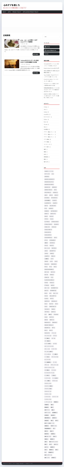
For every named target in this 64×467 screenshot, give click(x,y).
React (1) (46, 290)
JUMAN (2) (52, 253)
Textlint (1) (47, 309)
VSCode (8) (56, 314)
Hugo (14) (52, 245)
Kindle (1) (53, 256)
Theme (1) (53, 309)
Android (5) (54, 187)
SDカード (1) (55, 293)
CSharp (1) (55, 203)
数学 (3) (56, 420)
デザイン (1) (47, 364)
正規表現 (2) (53, 433)
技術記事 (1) (47, 420)
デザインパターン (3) (54, 364)
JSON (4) (46, 253)
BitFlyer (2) (47, 197)
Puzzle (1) (52, 282)
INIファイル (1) (47, 248)
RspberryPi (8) (53, 290)
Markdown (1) (53, 264)
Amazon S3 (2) (47, 187)
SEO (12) (46, 295)
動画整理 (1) (47, 407)
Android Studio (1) (48, 189)
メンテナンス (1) (47, 396)
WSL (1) (46, 330)
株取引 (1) (46, 431)
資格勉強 (46, 156)
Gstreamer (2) (52, 240)
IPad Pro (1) (54, 248)
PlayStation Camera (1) (49, 279)
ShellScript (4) (53, 295)
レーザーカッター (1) (48, 401)
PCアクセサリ (47, 117)
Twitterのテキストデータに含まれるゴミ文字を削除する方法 (29, 61)
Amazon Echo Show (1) (49, 184)
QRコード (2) (47, 287)
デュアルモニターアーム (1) (49, 372)
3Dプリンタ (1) (47, 173)
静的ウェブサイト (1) (48, 454)
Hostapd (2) (52, 242)
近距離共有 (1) (50, 452)
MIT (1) (50, 266)
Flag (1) (51, 218)
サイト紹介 (46, 146)
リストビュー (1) (55, 396)
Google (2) (54, 226)
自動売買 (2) (52, 447)
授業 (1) (52, 420)
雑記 (45, 159)
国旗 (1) (52, 407)
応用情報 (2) (47, 415)
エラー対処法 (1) (47, 340)
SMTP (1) (51, 298)
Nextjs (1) (53, 272)
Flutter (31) (47, 221)
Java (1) (46, 250)
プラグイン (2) (54, 380)
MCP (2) (46, 266)
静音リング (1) (47, 457)
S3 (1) (50, 293)
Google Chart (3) (48, 229)
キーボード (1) (54, 348)
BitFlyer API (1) (54, 197)
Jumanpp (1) (47, 256)
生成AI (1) (54, 436)
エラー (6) (53, 338)
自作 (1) (50, 444)
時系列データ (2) (54, 425)
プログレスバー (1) (48, 391)
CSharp (45, 107)
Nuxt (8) (46, 274)
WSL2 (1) (50, 330)
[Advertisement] (32, 23)
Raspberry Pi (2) (54, 287)
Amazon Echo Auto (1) (49, 181)
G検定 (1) (46, 242)
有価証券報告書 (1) (48, 428)
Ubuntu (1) (53, 311)
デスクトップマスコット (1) (49, 367)
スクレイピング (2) (55, 356)
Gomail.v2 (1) (47, 226)
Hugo (18, 463)
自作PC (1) (46, 447)
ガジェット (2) (47, 348)
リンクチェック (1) (48, 399)
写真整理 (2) (47, 404)
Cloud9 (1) (54, 200)
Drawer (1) (47, 211)
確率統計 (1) (52, 439)
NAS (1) (55, 266)
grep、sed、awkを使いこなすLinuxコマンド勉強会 (28, 41)
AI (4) (53, 173)
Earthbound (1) (54, 211)
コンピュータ (47, 144)
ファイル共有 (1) (55, 378)
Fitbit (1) (46, 218)
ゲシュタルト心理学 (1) (49, 351)
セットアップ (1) (47, 359)
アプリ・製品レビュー (49, 132)
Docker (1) (51, 208)
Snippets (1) (47, 301)
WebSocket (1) (47, 322)
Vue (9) (46, 317)
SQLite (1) (51, 303)
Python (45, 119)
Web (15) (46, 319)
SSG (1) (56, 303)
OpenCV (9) (47, 277)
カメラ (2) (54, 343)
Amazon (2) (47, 176)
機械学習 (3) (47, 433)
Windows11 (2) (47, 327)
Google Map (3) (48, 232)
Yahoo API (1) (47, 332)
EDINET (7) (46, 213)
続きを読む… (36, 54)
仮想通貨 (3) (56, 401)
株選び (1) (51, 431)
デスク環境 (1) (47, 370)
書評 (45, 149)
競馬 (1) (46, 444)
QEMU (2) (52, 285)
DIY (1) (46, 208)
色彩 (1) (46, 449)
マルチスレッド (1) (48, 394)
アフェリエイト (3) (48, 335)
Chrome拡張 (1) (47, 200)
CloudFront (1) (48, 203)
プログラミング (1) (48, 383)
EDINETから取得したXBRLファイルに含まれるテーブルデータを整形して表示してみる (51, 95)
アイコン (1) (54, 332)
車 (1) (45, 452)
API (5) (55, 189)
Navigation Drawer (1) (49, 269)
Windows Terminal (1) (49, 325)
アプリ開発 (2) (47, 338)
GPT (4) (46, 240)
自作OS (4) (56, 444)
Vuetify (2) (51, 317)
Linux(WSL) (46, 114)
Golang (29, 64)
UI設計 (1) (50, 314)
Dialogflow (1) (53, 205)
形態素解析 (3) (54, 412)
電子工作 (46, 161)
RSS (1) (46, 293)
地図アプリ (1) (47, 409)
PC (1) (52, 277)
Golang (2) (56, 224)
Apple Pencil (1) (48, 192)
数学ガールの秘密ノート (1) (49, 423)
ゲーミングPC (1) (48, 354)
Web (45, 127)
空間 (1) (46, 441)
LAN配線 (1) (47, 258)
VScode (45, 124)
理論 (45, 151)
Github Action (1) (55, 221)
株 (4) (54, 428)
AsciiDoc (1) (55, 192)
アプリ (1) (54, 335)
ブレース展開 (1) (47, 380)
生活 (45, 154)
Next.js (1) (47, 272)
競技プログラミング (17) (53, 441)
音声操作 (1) (54, 457)
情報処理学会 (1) (47, 417)
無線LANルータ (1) (48, 436)
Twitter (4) (47, 311)
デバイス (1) (54, 370)
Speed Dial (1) (54, 301)
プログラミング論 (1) (48, 388)
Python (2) (47, 285)
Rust (45, 122)
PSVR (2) (46, 282)
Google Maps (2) (48, 234)
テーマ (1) (54, 362)
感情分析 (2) (54, 417)
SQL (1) (46, 303)
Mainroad (21, 463)
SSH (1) (46, 306)
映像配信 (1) (47, 425)
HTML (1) (46, 245)
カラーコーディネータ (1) (49, 346)
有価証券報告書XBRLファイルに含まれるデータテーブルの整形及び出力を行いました (51, 89)
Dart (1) (46, 205)
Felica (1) (51, 216)
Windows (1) (54, 322)
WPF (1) (53, 327)
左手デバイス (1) (47, 412)
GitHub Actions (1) (48, 224)
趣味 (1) (56, 449)
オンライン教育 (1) (48, 343)
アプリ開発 (46, 139)
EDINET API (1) (53, 213)
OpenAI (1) (52, 274)
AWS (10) (51, 195)
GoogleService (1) (48, 237)
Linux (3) (46, 261)
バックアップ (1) (47, 378)
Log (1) (56, 261)
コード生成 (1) (47, 356)
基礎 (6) (53, 409)
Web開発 (46, 129)
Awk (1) (46, 195)
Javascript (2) (52, 250)
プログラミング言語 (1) (49, 386)
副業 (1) (52, 404)
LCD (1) (52, 258)
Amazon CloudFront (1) (49, 179)
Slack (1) (46, 298)
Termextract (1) (52, 306)
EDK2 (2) (46, 216)
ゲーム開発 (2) (55, 354)
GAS (45, 109)
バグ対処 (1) (54, 375)
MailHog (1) (47, 264)
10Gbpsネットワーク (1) (49, 171)
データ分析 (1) (47, 375)
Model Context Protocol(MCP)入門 (51, 68)
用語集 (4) (46, 439)
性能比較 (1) (53, 415)
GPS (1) (55, 237)
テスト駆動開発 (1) (48, 362)
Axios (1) (56, 195)
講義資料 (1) (51, 449)
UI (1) (45, 314)
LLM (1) (51, 261)
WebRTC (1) (52, 319)
